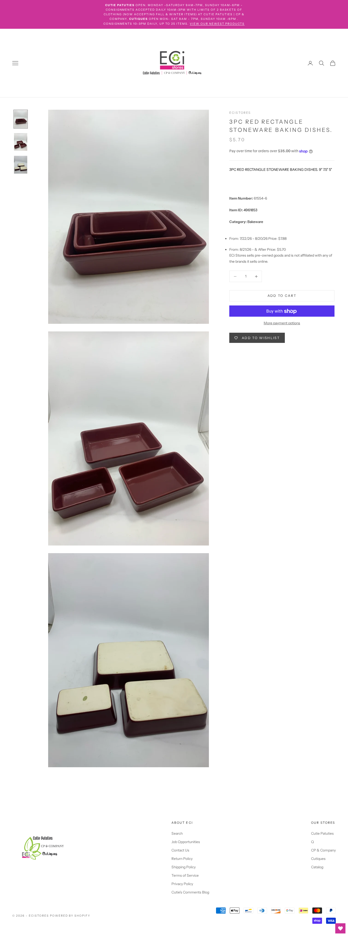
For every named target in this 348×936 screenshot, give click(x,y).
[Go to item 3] (21, 164)
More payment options (282, 323)
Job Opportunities (185, 842)
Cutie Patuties (322, 833)
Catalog (317, 867)
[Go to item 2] (21, 142)
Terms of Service (185, 875)
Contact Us (180, 850)
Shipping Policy (183, 867)
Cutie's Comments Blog (190, 892)
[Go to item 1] (21, 119)
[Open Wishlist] (340, 928)
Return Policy (182, 858)
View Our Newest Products (217, 23)
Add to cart (282, 296)
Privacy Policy (182, 884)
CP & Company (323, 850)
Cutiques (318, 858)
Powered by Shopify (70, 915)
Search (177, 833)
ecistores (240, 113)
